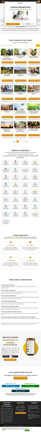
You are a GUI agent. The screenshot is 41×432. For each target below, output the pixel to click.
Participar (13, 23)
